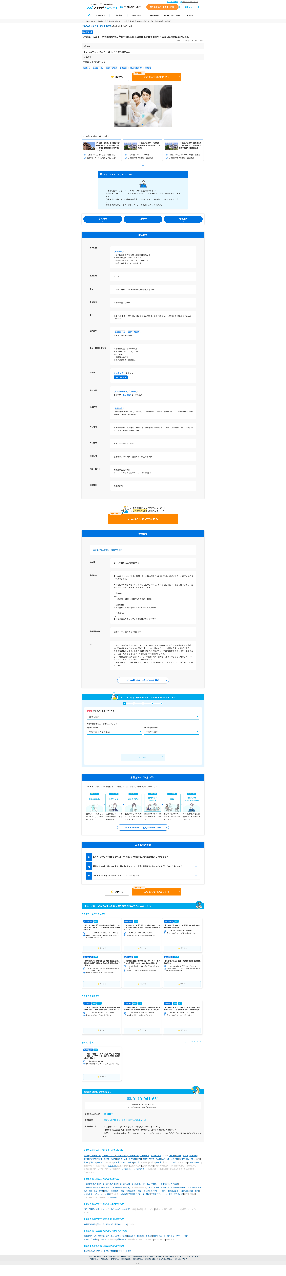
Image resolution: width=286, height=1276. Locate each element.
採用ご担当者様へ (172, 2)
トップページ (89, 15)
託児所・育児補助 (111, 68)
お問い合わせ (169, 1256)
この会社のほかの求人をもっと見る (143, 680)
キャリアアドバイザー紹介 (172, 15)
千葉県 (125, 21)
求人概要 (103, 218)
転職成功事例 (136, 15)
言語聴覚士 (115, 1259)
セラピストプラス (181, 1259)
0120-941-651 (131, 7)
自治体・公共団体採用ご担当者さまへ (117, 1256)
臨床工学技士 (138, 1259)
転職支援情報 (154, 15)
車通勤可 (148, 68)
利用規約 (159, 1256)
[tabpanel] (143, 106)
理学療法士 (94, 1259)
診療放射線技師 (150, 1259)
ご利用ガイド (101, 15)
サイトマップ (181, 1256)
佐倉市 (132, 21)
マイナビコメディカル (88, 21)
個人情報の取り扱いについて (143, 1256)
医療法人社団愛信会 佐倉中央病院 (107, 549)
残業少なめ (86, 68)
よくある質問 (193, 1256)
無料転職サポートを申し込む (162, 7)
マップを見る (120, 377)
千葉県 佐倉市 (119, 373)
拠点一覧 (190, 15)
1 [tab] (143, 125)
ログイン (188, 7)
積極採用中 (123, 68)
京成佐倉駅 (127, 394)
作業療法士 (104, 1259)
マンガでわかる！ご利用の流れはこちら (143, 827)
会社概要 (143, 218)
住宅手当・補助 (98, 68)
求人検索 (118, 15)
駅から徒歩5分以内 (136, 68)
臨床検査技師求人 (114, 21)
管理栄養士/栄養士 (165, 1259)
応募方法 (183, 218)
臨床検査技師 (102, 21)
